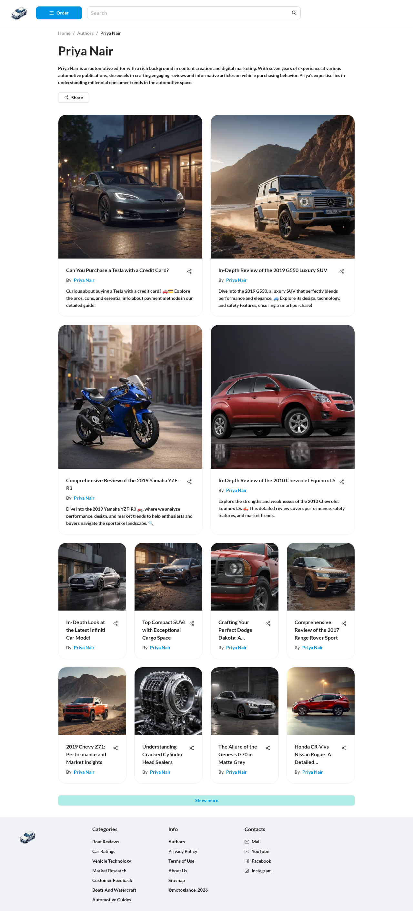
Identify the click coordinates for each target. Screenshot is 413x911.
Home (64, 33)
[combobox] (190, 13)
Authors (85, 33)
